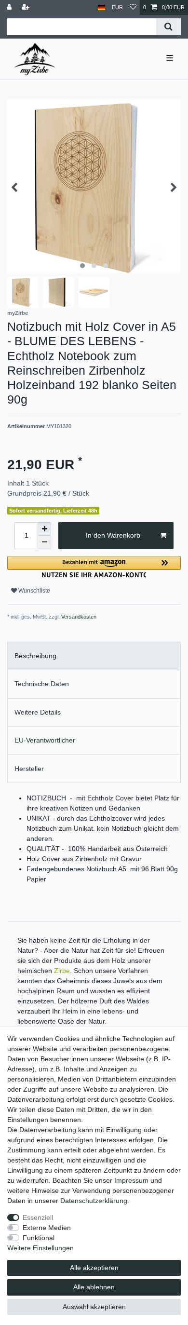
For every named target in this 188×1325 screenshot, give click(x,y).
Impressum (131, 1180)
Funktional (38, 1238)
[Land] (101, 7)
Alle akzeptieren (94, 1267)
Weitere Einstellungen (40, 1248)
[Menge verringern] (44, 542)
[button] (94, 567)
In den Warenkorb (113, 535)
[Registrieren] (26, 7)
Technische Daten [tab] (41, 684)
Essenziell (38, 1217)
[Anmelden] (10, 7)
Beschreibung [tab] (35, 656)
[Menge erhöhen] (44, 529)
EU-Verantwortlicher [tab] (44, 740)
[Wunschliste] (133, 7)
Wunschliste (33, 590)
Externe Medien (47, 1227)
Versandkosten (78, 617)
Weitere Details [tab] (37, 712)
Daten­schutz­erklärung (93, 1200)
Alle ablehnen (94, 1287)
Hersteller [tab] (29, 768)
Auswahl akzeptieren (94, 1307)
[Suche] (168, 26)
